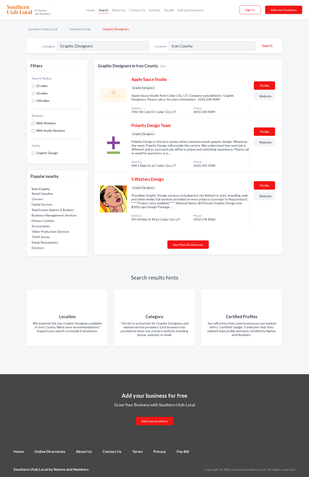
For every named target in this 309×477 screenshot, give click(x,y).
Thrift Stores (41, 237)
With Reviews (46, 123)
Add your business (190, 10)
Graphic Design (47, 153)
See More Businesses (188, 245)
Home (91, 10)
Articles (154, 10)
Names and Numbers (71, 469)
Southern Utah (79, 29)
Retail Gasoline (42, 193)
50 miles (42, 93)
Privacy (159, 451)
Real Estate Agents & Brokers (53, 210)
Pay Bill (169, 10)
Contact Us (137, 10)
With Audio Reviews (50, 130)
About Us (119, 10)
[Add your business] (154, 416)
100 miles (43, 101)
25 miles (42, 86)
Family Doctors (42, 204)
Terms (137, 451)
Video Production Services (50, 231)
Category (48, 46)
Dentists (38, 248)
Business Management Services (54, 215)
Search (103, 10)
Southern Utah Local (42, 29)
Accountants (41, 226)
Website (265, 96)
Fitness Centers (43, 221)
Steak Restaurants (45, 242)
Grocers (37, 199)
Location (160, 46)
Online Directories (49, 451)
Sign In (250, 10)
